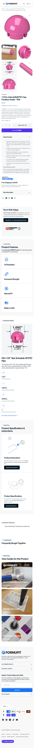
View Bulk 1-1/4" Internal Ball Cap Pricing (15, 217)
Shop (7, 8)
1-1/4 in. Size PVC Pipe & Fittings (17, 8)
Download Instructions (12, 462)
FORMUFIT (7, 724)
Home (3, 8)
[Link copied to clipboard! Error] (15, 195)
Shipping (4, 102)
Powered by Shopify (15, 724)
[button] (4, 3)
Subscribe (16, 684)
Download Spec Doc (11, 500)
